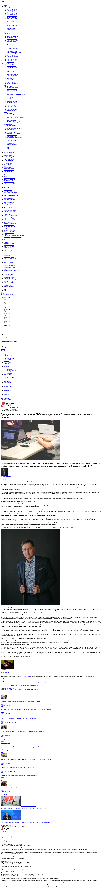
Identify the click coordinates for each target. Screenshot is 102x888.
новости (3, 349)
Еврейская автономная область (14, 128)
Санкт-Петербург (11, 62)
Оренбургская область (12, 68)
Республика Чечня (11, 120)
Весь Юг (9, 33)
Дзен (64, 676)
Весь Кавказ (10, 113)
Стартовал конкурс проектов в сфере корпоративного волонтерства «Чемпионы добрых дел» (27, 682)
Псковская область (11, 58)
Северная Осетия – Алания (13, 121)
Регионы (3, 1)
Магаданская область (12, 131)
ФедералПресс (5, 678)
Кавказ (5, 112)
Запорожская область (12, 144)
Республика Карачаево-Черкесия (15, 118)
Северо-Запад (7, 45)
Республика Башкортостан (13, 72)
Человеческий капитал (8, 688)
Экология (6, 365)
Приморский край (11, 132)
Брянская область (11, 12)
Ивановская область (12, 16)
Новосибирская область (13, 104)
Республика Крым (11, 43)
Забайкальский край (12, 139)
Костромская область (12, 18)
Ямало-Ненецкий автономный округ (16, 94)
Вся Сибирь (10, 97)
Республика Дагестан (12, 114)
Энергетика (10, 357)
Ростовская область (11, 41)
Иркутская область (11, 99)
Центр (5, 6)
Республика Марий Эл (12, 74)
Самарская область (11, 78)
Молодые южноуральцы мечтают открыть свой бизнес (17, 684)
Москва (5, 5)
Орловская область (11, 22)
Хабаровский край (11, 136)
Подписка (9, 375)
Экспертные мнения (12, 370)
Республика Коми (11, 60)
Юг (4, 32)
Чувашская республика (12, 83)
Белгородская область (12, 10)
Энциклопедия (10, 367)
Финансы (9, 359)
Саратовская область (12, 79)
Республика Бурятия (12, 140)
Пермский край (10, 71)
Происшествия (7, 362)
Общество (6, 361)
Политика (6, 353)
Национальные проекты (27, 820)
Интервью (9, 373)
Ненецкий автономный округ (14, 52)
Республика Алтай (11, 106)
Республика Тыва (11, 108)
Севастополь (10, 44)
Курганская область (12, 90)
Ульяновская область (12, 82)
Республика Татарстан (12, 76)
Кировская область (11, 66)
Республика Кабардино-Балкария (15, 117)
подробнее (3, 479)
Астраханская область (12, 35)
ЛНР (8, 147)
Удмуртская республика (13, 81)
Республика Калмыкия (12, 40)
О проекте (3, 831)
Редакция (3, 834)
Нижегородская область (13, 67)
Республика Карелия (12, 59)
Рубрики (3, 350)
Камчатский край (11, 129)
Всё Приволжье (11, 64)
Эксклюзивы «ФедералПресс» (28, 806)
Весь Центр (9, 7)
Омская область (11, 105)
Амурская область (11, 127)
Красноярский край (12, 102)
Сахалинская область (12, 135)
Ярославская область (12, 30)
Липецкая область (11, 21)
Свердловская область (12, 87)
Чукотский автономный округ (14, 137)
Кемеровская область (12, 101)
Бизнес (5, 354)
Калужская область (11, 17)
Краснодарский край (12, 37)
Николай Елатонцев (6, 476)
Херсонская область (12, 145)
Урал (5, 85)
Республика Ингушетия (13, 116)
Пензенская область (12, 70)
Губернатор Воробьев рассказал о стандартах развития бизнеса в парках (21, 685)
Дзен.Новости (27, 676)
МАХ (21, 676)
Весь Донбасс (10, 143)
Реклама (6, 334)
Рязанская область (11, 24)
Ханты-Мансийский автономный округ (17, 93)
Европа (8, 743)
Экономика (9, 355)
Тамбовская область (12, 26)
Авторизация (4, 835)
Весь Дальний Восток (12, 125)
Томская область (11, 110)
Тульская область (11, 29)
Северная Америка (11, 722)
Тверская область (11, 28)
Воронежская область (12, 14)
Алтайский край (11, 98)
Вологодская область (12, 51)
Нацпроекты (7, 363)
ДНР (8, 148)
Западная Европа (10, 771)
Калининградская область (13, 49)
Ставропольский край (12, 122)
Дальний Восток (8, 124)
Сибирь (5, 95)
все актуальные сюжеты (7, 825)
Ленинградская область (13, 53)
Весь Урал (9, 86)
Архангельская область (12, 48)
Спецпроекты (7, 374)
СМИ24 (60, 886)
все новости (4, 794)
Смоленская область (12, 25)
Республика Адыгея (12, 39)
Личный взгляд (10, 371)
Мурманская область (12, 55)
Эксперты (6, 366)
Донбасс (6, 141)
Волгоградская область (12, 36)
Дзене (19, 689)
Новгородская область (12, 56)
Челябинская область (12, 89)
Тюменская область (11, 91)
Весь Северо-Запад (11, 47)
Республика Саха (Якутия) (13, 133)
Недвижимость (10, 358)
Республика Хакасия (12, 109)
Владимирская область (12, 13)
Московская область (12, 9)
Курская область (11, 20)
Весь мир (6, 3)
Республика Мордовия (12, 75)
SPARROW (60, 884)
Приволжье (6, 63)
